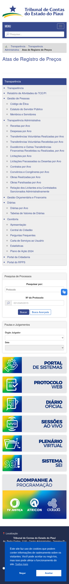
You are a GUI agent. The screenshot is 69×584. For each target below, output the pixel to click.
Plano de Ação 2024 (22, 251)
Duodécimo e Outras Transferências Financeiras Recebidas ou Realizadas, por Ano (37, 148)
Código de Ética (19, 104)
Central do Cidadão (21, 230)
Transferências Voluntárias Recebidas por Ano (36, 142)
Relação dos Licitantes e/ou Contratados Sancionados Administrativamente (33, 189)
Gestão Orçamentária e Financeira (26, 197)
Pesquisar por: (34, 284)
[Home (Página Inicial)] (6, 46)
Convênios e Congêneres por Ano (29, 172)
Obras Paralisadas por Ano (25, 182)
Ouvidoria (12, 219)
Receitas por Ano (20, 126)
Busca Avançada (40, 312)
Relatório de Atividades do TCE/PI (26, 93)
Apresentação (18, 224)
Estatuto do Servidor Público (26, 109)
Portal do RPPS (16, 262)
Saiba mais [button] (21, 564)
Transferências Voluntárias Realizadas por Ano (37, 136)
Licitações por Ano (20, 156)
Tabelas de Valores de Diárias (27, 213)
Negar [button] (22, 573)
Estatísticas (16, 246)
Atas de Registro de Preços (31, 58)
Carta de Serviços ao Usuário (27, 240)
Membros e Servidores (23, 114)
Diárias (11, 202)
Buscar (23, 312)
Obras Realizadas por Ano (25, 177)
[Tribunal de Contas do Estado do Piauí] (33, 11)
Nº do (34, 297)
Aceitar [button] (49, 573)
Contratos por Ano (20, 166)
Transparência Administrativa (23, 120)
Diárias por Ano (19, 208)
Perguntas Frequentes (22, 235)
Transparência (18, 46)
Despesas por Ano (20, 131)
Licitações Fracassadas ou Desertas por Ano (35, 161)
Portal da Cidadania (18, 257)
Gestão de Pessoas (18, 98)
